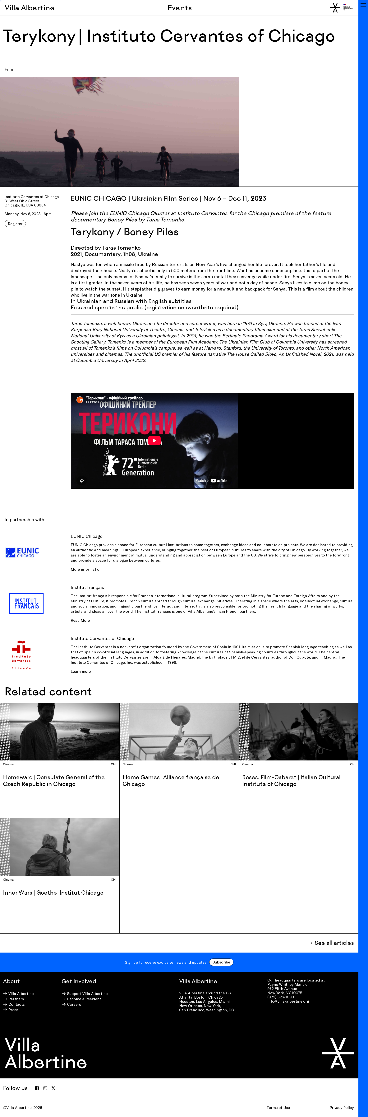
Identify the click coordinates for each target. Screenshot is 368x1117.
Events (180, 7)
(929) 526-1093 (280, 997)
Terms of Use (278, 1107)
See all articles (334, 942)
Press (13, 1009)
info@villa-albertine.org (288, 1001)
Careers (74, 1004)
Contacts (16, 1004)
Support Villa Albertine (87, 993)
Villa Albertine (30, 7)
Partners (16, 998)
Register (15, 223)
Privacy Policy (342, 1107)
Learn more (81, 671)
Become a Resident (84, 998)
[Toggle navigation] (363, 5)
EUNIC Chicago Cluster (139, 213)
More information (86, 569)
